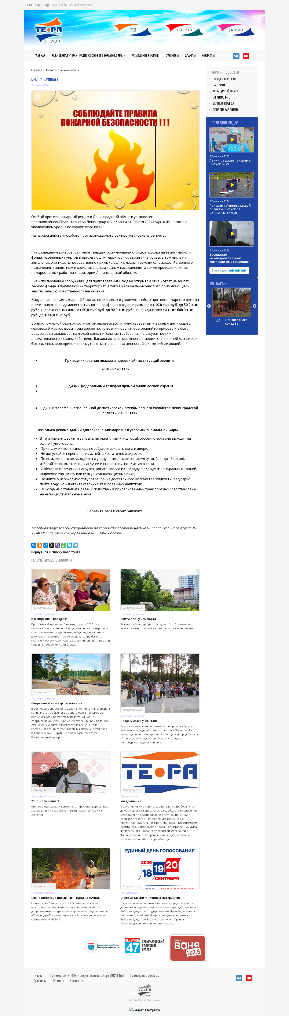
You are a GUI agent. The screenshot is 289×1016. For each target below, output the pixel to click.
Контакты (208, 55)
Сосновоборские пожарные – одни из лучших (65, 898)
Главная (39, 55)
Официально (129, 796)
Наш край (219, 85)
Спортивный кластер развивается (56, 703)
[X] (51, 545)
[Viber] (57, 545)
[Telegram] (75, 545)
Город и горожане (43, 614)
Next (254, 306)
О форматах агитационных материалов (150, 898)
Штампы (190, 55)
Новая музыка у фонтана (139, 721)
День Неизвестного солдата (231, 321)
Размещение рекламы (145, 55)
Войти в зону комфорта (138, 619)
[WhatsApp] (63, 545)
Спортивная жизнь (226, 109)
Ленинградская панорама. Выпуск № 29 (230, 162)
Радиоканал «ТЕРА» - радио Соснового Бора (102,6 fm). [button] (87, 55)
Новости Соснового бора (62, 70)
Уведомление (130, 801)
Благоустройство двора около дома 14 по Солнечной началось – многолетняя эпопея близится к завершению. (157, 626)
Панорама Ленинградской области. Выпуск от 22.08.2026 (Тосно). (230, 209)
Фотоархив (218, 283)
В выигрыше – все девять (50, 619)
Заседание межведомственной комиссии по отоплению (229, 258)
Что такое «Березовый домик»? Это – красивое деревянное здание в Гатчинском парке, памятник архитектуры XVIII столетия (69, 810)
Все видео (220, 270)
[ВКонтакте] (33, 545)
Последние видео (223, 122)
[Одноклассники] (39, 545)
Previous (209, 306)
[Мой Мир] (45, 545)
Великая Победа (223, 103)
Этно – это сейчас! (45, 801)
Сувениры (172, 55)
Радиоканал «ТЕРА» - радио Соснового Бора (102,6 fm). (87, 975)
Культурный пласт (132, 716)
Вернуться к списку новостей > (56, 552)
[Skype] (69, 545)
